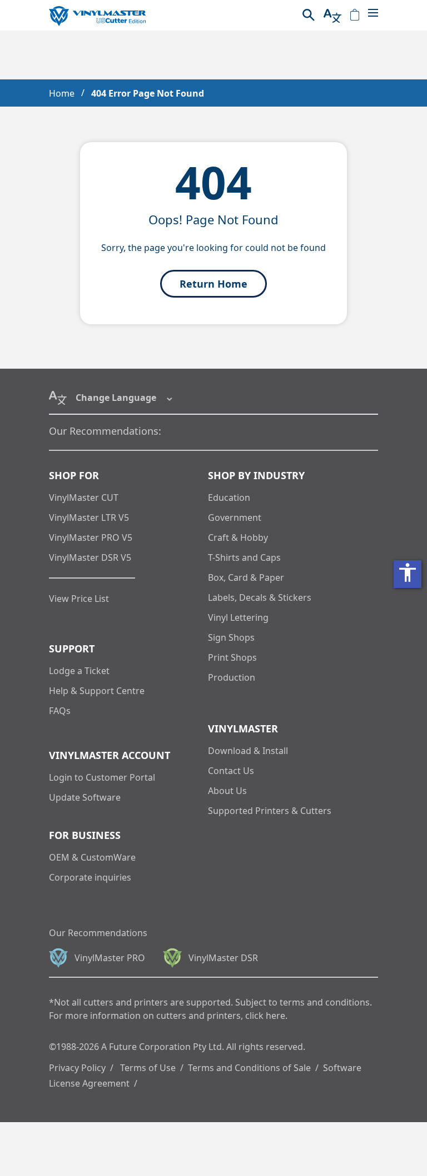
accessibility (407, 572)
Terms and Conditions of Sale (249, 1068)
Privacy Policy (77, 1068)
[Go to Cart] (354, 16)
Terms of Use (148, 1068)
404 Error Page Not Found (147, 93)
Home (62, 93)
